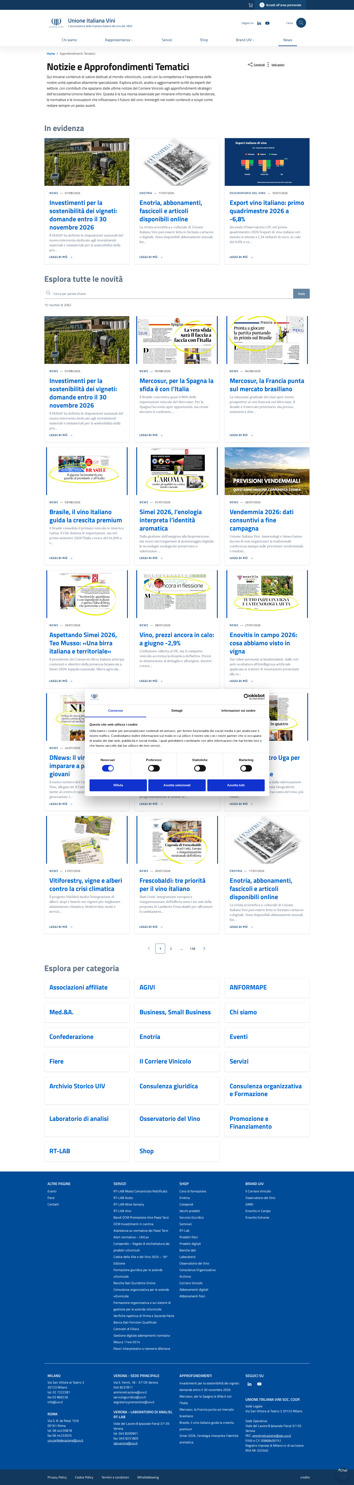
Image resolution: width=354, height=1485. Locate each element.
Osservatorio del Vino (248, 193)
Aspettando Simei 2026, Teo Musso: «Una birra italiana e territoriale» (83, 643)
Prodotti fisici (188, 1237)
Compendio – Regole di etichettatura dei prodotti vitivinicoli (141, 1247)
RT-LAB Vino (122, 1210)
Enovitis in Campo (257, 1210)
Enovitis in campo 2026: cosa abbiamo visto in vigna (263, 643)
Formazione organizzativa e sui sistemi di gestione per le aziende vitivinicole (142, 1306)
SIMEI (249, 1204)
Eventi (239, 1036)
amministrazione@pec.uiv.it (271, 1435)
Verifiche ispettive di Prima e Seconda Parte (143, 1315)
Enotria (146, 193)
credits (305, 1477)
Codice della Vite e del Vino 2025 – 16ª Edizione (140, 1260)
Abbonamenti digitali (193, 1289)
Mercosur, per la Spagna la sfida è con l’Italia (176, 384)
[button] (119, 40)
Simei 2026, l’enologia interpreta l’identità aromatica (171, 520)
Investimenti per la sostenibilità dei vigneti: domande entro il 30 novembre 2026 (83, 214)
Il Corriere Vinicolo (165, 1061)
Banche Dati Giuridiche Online (134, 1282)
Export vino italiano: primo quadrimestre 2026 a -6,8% (267, 210)
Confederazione (71, 1036)
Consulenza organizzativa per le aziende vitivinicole (141, 1293)
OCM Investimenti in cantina (133, 1223)
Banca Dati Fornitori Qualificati (135, 1322)
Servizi (239, 1061)
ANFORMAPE (248, 987)
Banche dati (187, 1250)
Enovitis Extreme (257, 1217)
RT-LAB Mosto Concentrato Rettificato (140, 1191)
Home (51, 53)
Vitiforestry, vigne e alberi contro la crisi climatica (85, 884)
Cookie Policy (84, 1477)
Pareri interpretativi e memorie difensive (141, 1348)
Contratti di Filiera (126, 1328)
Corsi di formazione (192, 1191)
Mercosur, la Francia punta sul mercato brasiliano (267, 384)
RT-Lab (184, 1230)
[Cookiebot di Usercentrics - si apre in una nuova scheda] (247, 697)
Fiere (56, 1061)
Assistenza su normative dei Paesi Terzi (140, 1230)
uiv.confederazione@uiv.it (65, 1440)
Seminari (185, 1223)
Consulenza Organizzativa (197, 1269)
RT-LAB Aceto (123, 1197)
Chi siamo (243, 1012)
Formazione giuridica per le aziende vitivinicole (137, 1273)
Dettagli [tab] (177, 710)
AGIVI (147, 987)
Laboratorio (187, 1256)
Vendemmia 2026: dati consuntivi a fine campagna (262, 520)
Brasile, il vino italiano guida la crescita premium (85, 516)
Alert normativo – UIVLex (131, 1237)
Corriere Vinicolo (190, 1282)
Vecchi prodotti (189, 1210)
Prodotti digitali (190, 1243)
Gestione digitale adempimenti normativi (141, 1335)
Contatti (53, 1204)
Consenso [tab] (115, 710)
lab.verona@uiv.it (125, 1443)
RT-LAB (59, 1151)
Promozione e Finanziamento (251, 1122)
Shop (147, 1151)
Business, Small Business (175, 1012)
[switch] (154, 768)
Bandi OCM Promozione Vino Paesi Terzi (141, 1217)
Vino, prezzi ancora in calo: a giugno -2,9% (177, 639)
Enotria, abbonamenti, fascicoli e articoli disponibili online (171, 210)
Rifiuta (118, 785)
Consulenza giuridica (169, 1086)
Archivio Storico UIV (77, 1086)
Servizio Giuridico (191, 1217)
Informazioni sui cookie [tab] (238, 710)
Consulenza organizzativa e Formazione (266, 1090)
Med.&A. (61, 1012)
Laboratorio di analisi (79, 1118)
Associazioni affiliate (78, 987)
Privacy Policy (57, 1477)
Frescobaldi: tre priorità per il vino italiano (172, 884)
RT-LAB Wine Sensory (128, 1204)
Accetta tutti (236, 785)
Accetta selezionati (177, 785)
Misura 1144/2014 (126, 1342)
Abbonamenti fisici (192, 1296)
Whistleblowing (148, 1477)
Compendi (186, 1204)
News (53, 193)
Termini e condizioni (115, 1477)
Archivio (185, 1276)
